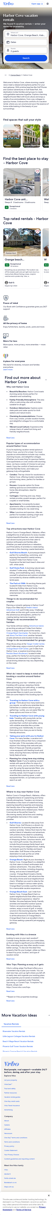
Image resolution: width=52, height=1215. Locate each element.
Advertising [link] (8, 1110)
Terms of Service (23, 1210)
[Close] (49, 1195)
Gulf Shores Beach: (19, 552)
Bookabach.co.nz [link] (10, 1182)
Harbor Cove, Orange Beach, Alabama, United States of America (29, 35)
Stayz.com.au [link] (9, 1187)
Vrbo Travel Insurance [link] (12, 1105)
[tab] (11, 1024)
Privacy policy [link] (9, 1146)
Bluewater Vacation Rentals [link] (14, 1031)
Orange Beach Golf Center (17, 648)
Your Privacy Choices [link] (11, 1155)
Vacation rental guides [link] (12, 1097)
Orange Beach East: (19, 891)
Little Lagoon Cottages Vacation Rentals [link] (19, 1036)
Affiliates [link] (7, 1129)
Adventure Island (36, 626)
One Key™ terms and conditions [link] (15, 1138)
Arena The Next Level (18, 635)
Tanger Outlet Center (35, 644)
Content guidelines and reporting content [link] (19, 1159)
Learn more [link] (8, 369)
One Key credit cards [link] (11, 1101)
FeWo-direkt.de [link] (10, 1178)
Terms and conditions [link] (12, 1142)
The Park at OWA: (18, 583)
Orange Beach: (17, 859)
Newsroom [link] (8, 1133)
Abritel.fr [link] (7, 1174)
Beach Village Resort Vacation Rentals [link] (18, 1041)
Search (26, 58)
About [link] (6, 1121)
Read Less (10, 437)
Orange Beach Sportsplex (17, 633)
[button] (26, 380)
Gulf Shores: (16, 822)
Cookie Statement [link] (10, 1150)
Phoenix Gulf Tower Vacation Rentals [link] (18, 1046)
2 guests (15, 51)
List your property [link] (10, 1080)
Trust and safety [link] (9, 1089)
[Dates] (26, 42)
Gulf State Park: (17, 568)
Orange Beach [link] (15, 75)
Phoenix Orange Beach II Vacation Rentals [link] (20, 1051)
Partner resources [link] (10, 1093)
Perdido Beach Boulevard (17, 653)
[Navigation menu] (47, 4)
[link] (37, 171)
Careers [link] (7, 1125)
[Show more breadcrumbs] (5, 75)
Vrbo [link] (6, 1170)
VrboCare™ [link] (8, 1084)
